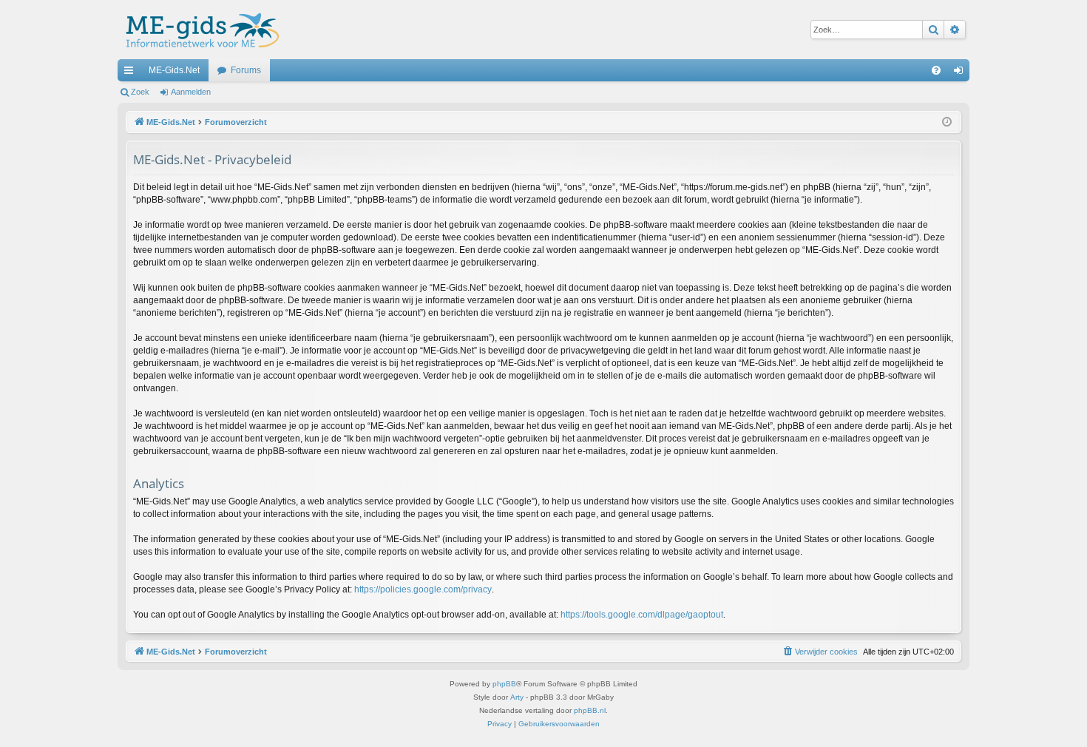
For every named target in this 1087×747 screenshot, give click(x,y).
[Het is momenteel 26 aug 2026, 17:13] (947, 122)
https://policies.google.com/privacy (423, 589)
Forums (246, 70)
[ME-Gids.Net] (199, 29)
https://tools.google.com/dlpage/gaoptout (642, 614)
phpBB (504, 684)
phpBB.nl (590, 710)
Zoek (140, 91)
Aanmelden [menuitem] (961, 73)
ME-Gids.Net (174, 70)
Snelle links (131, 73)
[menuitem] (936, 70)
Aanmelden (191, 91)
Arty (517, 697)
